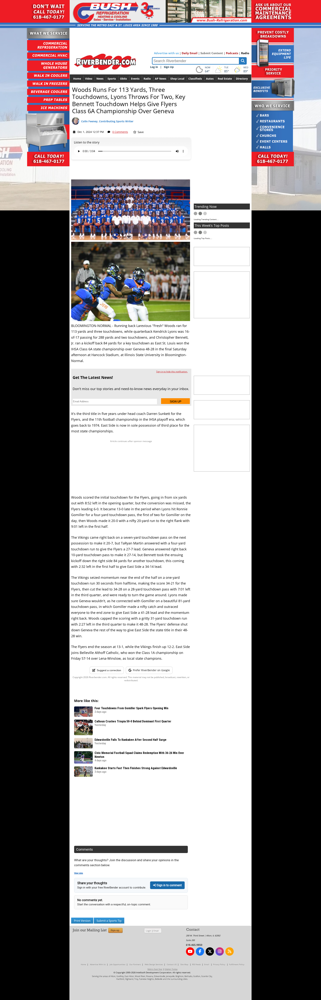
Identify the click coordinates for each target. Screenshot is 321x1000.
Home (77, 78)
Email (156, 930)
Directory (242, 78)
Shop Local (177, 78)
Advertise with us (166, 53)
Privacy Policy (219, 964)
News (99, 78)
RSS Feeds (196, 964)
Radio (245, 53)
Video (88, 78)
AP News (160, 78)
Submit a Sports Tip (109, 920)
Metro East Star (154, 969)
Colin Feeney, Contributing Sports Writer (107, 121)
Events (135, 78)
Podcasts (232, 53)
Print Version (82, 920)
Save (140, 132)
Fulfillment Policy (236, 964)
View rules (78, 873)
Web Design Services (154, 964)
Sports (112, 78)
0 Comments (120, 132)
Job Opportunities (117, 964)
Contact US (171, 964)
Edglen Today (171, 969)
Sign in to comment (169, 885)
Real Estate (225, 78)
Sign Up (169, 67)
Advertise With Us (98, 964)
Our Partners (135, 964)
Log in (154, 67)
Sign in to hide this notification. (172, 371)
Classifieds (195, 78)
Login (148, 930)
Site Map (184, 964)
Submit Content (211, 53)
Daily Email (189, 53)
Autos (210, 78)
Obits (123, 78)
